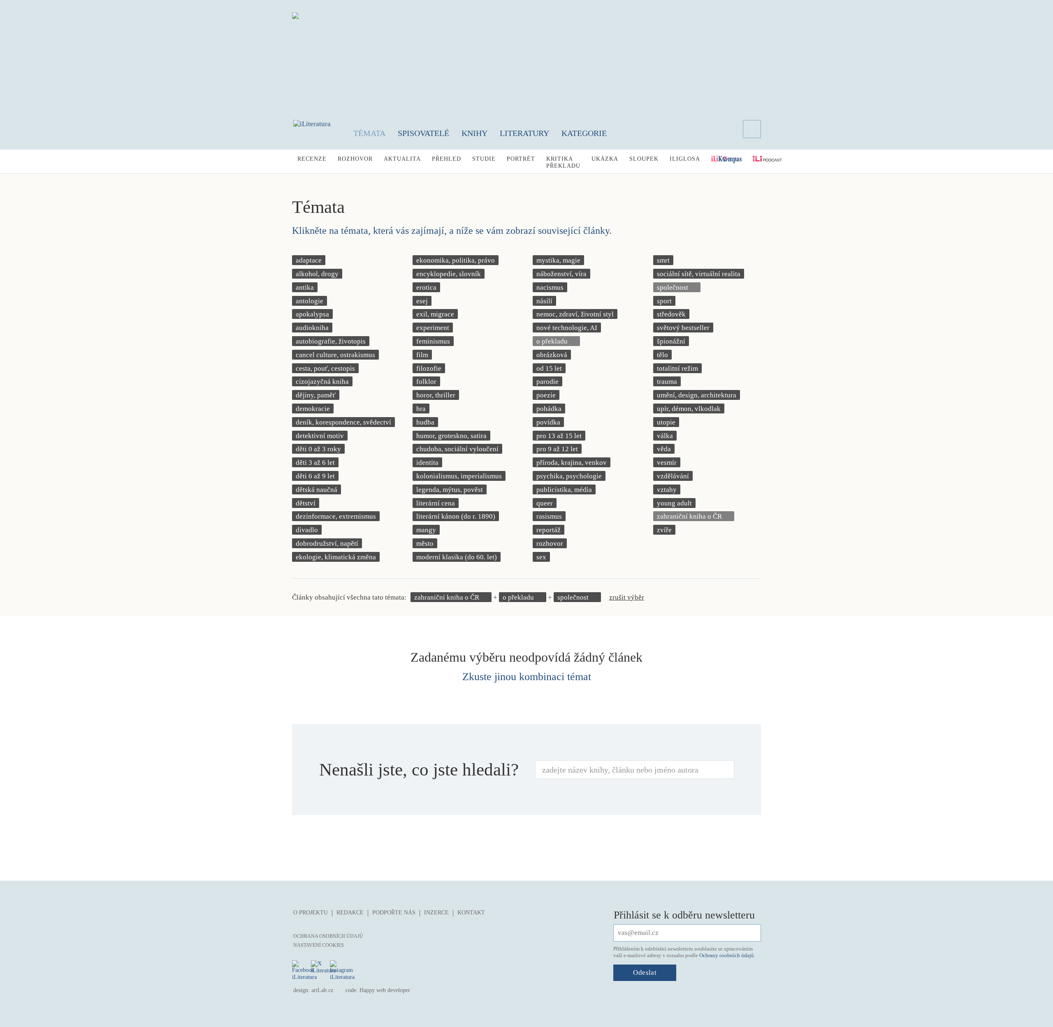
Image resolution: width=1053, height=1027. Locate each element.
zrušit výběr (626, 597)
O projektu (310, 912)
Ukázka (604, 159)
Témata (369, 133)
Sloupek (644, 159)
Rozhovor (355, 159)
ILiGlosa (685, 159)
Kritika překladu (563, 162)
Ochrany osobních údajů (726, 955)
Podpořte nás (393, 912)
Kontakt (471, 912)
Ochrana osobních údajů (328, 936)
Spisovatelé (423, 133)
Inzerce (436, 912)
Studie (484, 159)
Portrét (521, 159)
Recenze (312, 159)
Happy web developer (385, 990)
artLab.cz (322, 990)
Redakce (350, 912)
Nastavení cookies (318, 945)
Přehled (446, 159)
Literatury (524, 133)
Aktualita (402, 159)
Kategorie (584, 133)
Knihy (474, 133)
